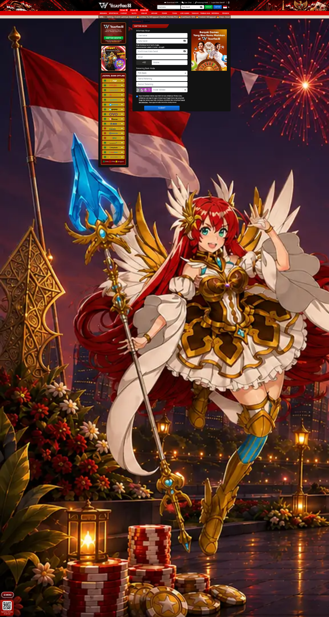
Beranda (103, 13)
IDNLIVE (144, 13)
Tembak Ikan (205, 13)
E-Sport (124, 13)
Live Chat (188, 2)
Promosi (225, 13)
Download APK (172, 2)
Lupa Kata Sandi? (218, 2)
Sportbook (113, 13)
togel (174, 13)
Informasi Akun (143, 31)
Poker (164, 13)
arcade (154, 13)
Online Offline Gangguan (114, 161)
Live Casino (184, 13)
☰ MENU (7, 595)
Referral (215, 13)
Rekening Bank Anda (145, 68)
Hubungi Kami (203, 2)
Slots (134, 13)
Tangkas (195, 13)
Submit (162, 108)
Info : (102, 17)
